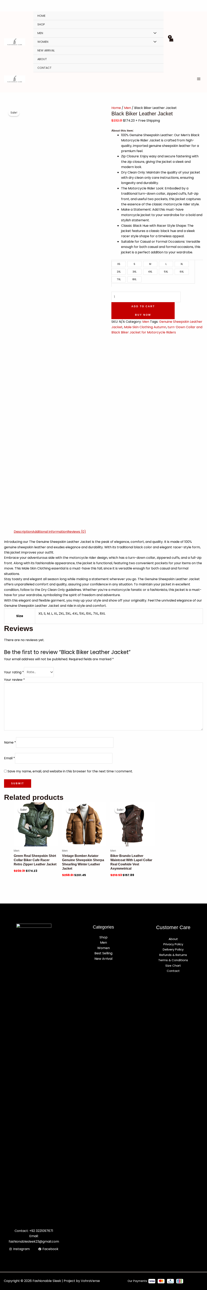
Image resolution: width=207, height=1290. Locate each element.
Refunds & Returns (173, 955)
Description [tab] (23, 531)
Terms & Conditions (173, 960)
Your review (14, 679)
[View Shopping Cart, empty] (171, 42)
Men (40, 33)
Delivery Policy (173, 949)
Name (10, 742)
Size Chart (173, 965)
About (42, 59)
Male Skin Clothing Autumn (145, 327)
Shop (41, 24)
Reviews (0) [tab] (76, 531)
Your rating (14, 672)
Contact (44, 68)
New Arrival (46, 50)
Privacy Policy (173, 944)
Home (116, 107)
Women (42, 42)
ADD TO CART (143, 306)
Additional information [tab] (49, 531)
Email (9, 758)
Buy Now (143, 314)
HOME (41, 16)
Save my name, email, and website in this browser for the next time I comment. (70, 771)
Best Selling (103, 953)
